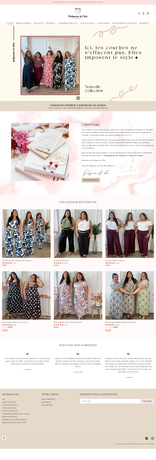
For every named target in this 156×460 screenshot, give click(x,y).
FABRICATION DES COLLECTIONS (14, 422)
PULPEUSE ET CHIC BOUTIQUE (128, 444)
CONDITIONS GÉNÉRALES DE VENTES (15, 414)
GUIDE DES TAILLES (9, 408)
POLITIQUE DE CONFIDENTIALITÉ (14, 419)
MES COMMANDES (48, 399)
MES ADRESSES (47, 405)
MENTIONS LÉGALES (9, 416)
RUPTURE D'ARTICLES (10, 411)
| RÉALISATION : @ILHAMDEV (145, 444)
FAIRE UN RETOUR (9, 402)
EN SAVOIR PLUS (91, 180)
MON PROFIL (46, 402)
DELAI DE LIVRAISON (9, 405)
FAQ (3, 399)
